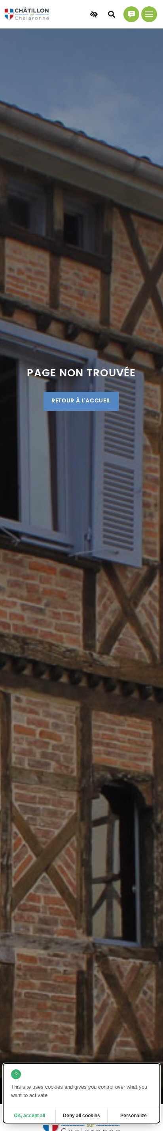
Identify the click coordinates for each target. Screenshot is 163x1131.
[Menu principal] (149, 14)
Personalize (133, 1115)
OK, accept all (29, 1115)
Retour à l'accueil (81, 401)
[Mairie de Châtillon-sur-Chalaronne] (26, 14)
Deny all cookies (81, 1115)
